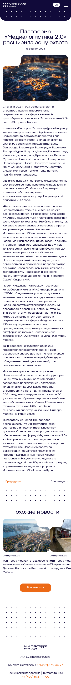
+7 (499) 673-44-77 (50, 665)
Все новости (35, 587)
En (56, 4)
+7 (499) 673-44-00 (35, 676)
